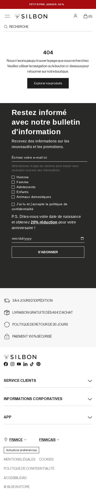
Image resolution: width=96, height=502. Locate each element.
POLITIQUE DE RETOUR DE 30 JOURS (40, 324)
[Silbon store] (31, 16)
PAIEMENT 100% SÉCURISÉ (32, 336)
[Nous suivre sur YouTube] (19, 364)
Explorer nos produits (48, 83)
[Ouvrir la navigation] (7, 16)
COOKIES (46, 459)
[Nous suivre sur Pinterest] (38, 364)
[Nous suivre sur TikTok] (32, 364)
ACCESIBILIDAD (15, 478)
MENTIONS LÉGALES (19, 459)
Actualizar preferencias (21, 450)
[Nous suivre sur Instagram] (12, 364)
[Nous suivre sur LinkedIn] (25, 364)
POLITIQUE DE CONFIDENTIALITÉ (29, 468)
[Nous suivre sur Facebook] (5, 364)
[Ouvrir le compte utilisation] (76, 15)
